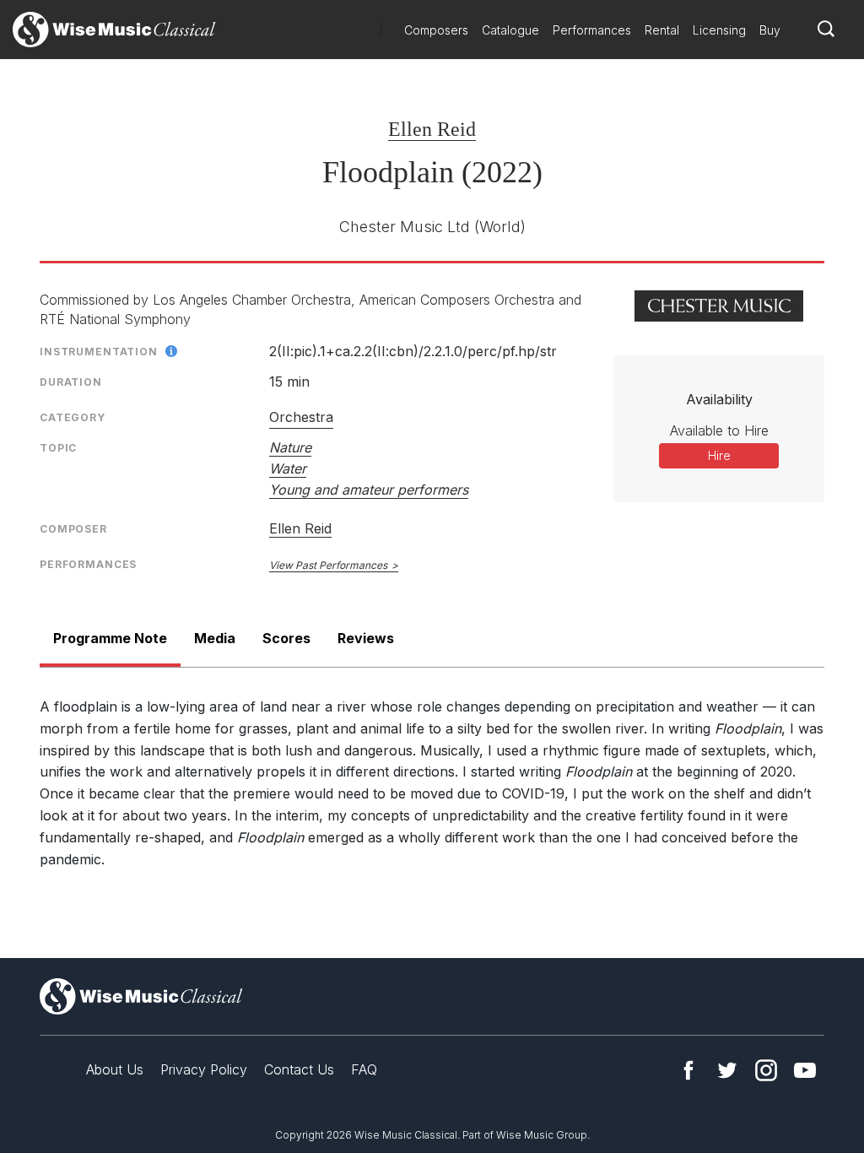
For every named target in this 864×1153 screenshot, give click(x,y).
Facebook (688, 1070)
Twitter (727, 1070)
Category (72, 417)
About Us (114, 1069)
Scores (286, 638)
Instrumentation (99, 351)
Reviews (366, 638)
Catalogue (510, 30)
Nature (290, 447)
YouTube (805, 1070)
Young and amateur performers (368, 489)
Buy (769, 30)
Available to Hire (719, 430)
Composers (436, 30)
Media (214, 638)
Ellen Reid (432, 129)
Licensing (719, 30)
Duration (71, 382)
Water (287, 468)
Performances (592, 30)
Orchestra (301, 417)
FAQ (364, 1069)
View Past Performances (328, 565)
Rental (662, 30)
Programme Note (110, 638)
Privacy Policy (203, 1069)
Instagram (766, 1070)
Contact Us (299, 1069)
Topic (58, 447)
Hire (719, 455)
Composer (73, 528)
